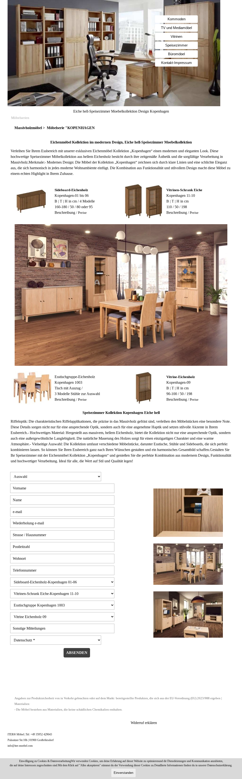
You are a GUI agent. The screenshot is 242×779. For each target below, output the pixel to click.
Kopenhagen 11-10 (180, 196)
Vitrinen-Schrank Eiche (184, 190)
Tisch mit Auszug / (68, 388)
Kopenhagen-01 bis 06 (72, 196)
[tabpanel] (120, 128)
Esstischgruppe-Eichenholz (75, 377)
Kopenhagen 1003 (68, 382)
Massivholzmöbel (28, 128)
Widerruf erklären (144, 723)
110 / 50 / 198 (176, 207)
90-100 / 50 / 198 (179, 394)
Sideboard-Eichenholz (71, 190)
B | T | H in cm (177, 201)
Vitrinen (176, 36)
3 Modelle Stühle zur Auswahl (77, 394)
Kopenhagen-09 (178, 382)
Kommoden (177, 19)
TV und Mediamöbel (176, 28)
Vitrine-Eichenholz (180, 377)
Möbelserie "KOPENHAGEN (71, 128)
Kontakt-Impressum (176, 63)
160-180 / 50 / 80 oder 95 (74, 207)
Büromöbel (176, 54)
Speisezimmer (176, 45)
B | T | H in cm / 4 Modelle (75, 201)
